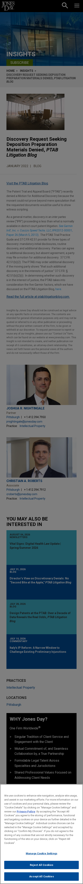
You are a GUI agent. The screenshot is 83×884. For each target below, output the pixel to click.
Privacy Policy (26, 811)
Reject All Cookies (41, 864)
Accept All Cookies (41, 876)
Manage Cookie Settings (41, 853)
